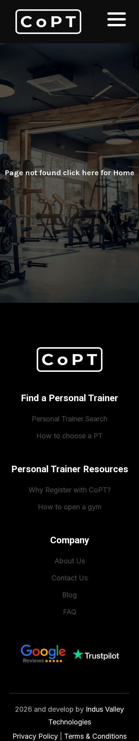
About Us (69, 561)
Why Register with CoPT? (70, 490)
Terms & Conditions (95, 736)
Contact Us (69, 578)
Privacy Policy (35, 736)
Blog (69, 595)
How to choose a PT (69, 436)
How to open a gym (70, 507)
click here (81, 172)
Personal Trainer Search (69, 419)
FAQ (69, 612)
